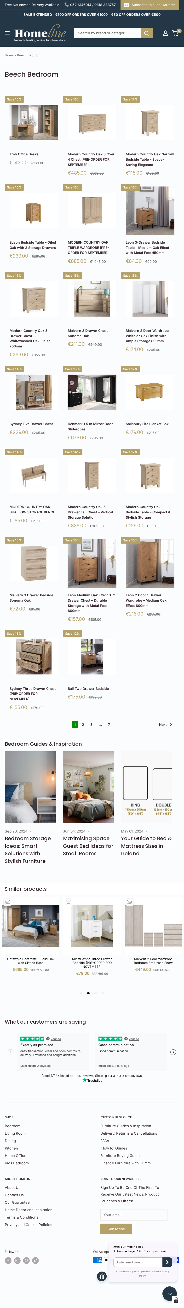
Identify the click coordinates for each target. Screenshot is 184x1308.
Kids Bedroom (17, 1163)
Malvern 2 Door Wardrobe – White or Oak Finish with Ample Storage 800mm (148, 335)
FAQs (104, 1140)
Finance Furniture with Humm (125, 1163)
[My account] (165, 33)
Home (9, 55)
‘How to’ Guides (113, 1148)
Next (163, 724)
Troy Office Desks (24, 154)
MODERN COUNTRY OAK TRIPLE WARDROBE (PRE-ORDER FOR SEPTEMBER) (88, 247)
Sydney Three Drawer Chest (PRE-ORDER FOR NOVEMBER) (33, 693)
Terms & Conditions (21, 1217)
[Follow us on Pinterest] (26, 1260)
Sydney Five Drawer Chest (31, 424)
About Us (12, 1187)
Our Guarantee (17, 1202)
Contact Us (14, 1195)
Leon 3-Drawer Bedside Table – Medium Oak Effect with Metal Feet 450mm (147, 247)
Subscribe (116, 1229)
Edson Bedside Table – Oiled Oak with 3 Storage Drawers (33, 245)
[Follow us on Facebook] (8, 1260)
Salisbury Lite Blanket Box (147, 424)
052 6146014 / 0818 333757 (93, 5)
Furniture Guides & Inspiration (125, 1126)
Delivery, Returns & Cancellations (128, 1133)
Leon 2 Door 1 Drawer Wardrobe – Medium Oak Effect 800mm (146, 600)
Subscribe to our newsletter (153, 5)
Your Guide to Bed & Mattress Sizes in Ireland (146, 846)
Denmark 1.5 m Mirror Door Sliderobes (90, 426)
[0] (175, 33)
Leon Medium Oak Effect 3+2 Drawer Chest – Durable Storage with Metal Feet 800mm (91, 603)
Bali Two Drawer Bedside (88, 688)
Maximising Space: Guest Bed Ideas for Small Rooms (88, 846)
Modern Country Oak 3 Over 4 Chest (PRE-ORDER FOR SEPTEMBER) (91, 159)
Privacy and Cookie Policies (28, 1224)
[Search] (147, 33)
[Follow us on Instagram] (17, 1260)
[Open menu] (7, 33)
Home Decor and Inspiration (28, 1210)
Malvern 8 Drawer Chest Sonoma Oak (88, 333)
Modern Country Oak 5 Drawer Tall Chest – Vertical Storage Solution (90, 512)
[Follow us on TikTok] (35, 1260)
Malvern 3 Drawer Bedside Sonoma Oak (31, 597)
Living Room (15, 1133)
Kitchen (11, 1148)
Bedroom (12, 1126)
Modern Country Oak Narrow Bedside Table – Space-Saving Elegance (150, 159)
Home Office (15, 1155)
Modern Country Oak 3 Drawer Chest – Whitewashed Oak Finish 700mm (30, 338)
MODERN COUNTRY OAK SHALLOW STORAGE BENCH (32, 509)
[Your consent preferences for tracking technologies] (176, 1300)
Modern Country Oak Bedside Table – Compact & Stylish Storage (148, 512)
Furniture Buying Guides (121, 1155)
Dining (10, 1140)
